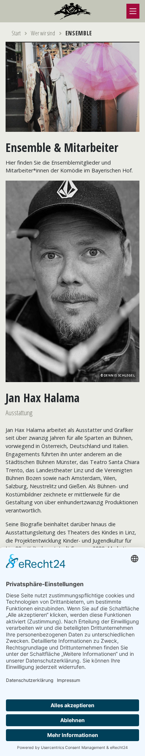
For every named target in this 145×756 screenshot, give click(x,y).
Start (16, 33)
